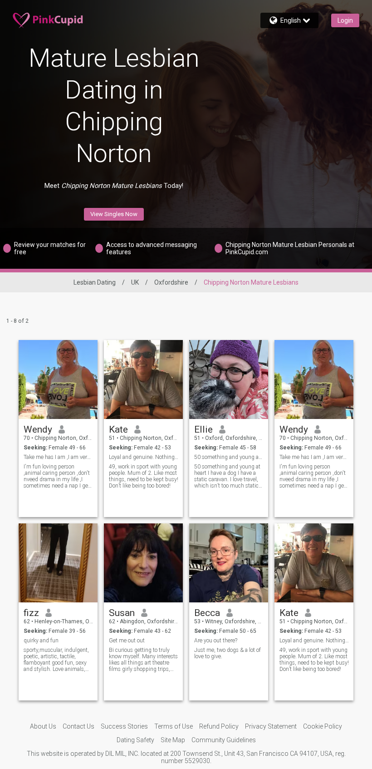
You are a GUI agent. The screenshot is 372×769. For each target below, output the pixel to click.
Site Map (173, 740)
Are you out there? (215, 640)
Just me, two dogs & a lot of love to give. (227, 653)
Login (345, 20)
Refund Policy (219, 726)
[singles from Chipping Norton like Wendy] (58, 379)
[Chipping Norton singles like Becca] (228, 562)
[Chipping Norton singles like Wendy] (313, 379)
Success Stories (124, 726)
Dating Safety (135, 740)
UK (135, 282)
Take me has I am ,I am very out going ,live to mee (58, 457)
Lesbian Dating (94, 282)
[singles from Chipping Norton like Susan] (143, 562)
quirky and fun (41, 640)
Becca (207, 612)
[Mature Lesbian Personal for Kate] (143, 379)
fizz (31, 612)
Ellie (203, 429)
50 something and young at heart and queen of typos (229, 457)
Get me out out (127, 640)
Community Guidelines (223, 740)
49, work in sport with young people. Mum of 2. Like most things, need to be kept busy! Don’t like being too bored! (143, 476)
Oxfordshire (171, 282)
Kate (118, 429)
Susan (122, 612)
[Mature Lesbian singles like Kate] (313, 562)
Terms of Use (173, 726)
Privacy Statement (271, 726)
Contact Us (78, 726)
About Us (43, 726)
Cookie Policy (322, 726)
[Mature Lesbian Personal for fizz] (58, 562)
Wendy (38, 429)
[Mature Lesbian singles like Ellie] (228, 379)
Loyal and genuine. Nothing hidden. (143, 457)
